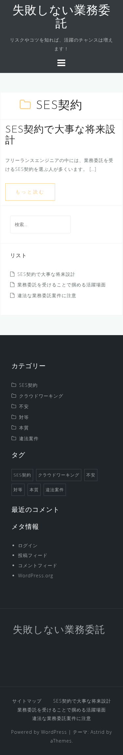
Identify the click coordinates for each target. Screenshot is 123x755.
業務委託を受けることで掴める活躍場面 (61, 284)
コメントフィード (37, 565)
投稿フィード (33, 555)
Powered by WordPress (39, 732)
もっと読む (30, 192)
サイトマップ (27, 701)
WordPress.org (35, 575)
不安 (24, 406)
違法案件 (29, 438)
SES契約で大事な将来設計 (46, 274)
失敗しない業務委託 (59, 630)
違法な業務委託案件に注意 (46, 295)
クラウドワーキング (41, 396)
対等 (24, 417)
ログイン (28, 545)
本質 (24, 427)
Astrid (98, 732)
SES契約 (28, 385)
